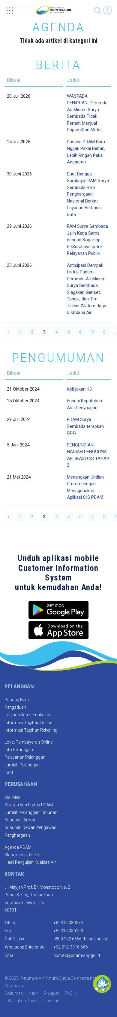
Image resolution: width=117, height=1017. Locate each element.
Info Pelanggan (18, 749)
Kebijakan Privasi (24, 1000)
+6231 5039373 (68, 922)
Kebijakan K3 (79, 389)
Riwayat (51, 993)
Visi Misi (12, 797)
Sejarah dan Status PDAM (28, 804)
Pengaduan (15, 707)
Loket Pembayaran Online (28, 742)
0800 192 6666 (67, 938)
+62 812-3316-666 (70, 947)
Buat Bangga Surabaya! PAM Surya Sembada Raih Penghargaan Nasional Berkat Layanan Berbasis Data (88, 194)
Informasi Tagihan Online (28, 722)
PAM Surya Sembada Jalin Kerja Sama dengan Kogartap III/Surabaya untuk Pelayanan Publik (87, 240)
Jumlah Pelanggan (22, 765)
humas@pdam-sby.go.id (76, 955)
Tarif (8, 772)
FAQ (69, 993)
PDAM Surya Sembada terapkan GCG (85, 426)
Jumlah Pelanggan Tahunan (30, 812)
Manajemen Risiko (21, 854)
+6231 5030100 (68, 930)
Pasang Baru (16, 699)
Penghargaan (17, 835)
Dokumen (13, 993)
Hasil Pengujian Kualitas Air (30, 862)
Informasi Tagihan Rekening (30, 730)
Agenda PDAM (18, 847)
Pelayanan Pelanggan (24, 757)
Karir (33, 993)
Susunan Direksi (19, 820)
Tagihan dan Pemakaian (27, 714)
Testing (52, 1000)
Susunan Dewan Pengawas (30, 827)
